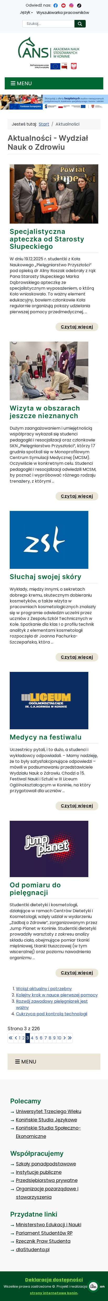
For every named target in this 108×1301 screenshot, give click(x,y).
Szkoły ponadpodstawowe (46, 1164)
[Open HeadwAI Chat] (93, 1286)
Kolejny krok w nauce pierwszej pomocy (57, 995)
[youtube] (63, 5)
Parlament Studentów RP (44, 1233)
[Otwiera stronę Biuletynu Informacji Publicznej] (64, 66)
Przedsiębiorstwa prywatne (47, 1180)
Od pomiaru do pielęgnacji (35, 889)
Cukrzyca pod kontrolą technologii (51, 1014)
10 (59, 1038)
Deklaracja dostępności (54, 1280)
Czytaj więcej (79, 326)
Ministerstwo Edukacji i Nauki (48, 1225)
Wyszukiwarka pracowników (62, 12)
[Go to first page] (11, 1038)
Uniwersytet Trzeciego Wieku (48, 1111)
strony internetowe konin (53, 1293)
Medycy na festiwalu (46, 737)
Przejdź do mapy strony (4, 4)
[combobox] (48, 24)
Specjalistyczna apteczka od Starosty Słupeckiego (47, 239)
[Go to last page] (70, 1038)
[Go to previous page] (16, 1038)
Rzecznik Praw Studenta (43, 1241)
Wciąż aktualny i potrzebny (44, 989)
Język (25, 12)
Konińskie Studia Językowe (46, 1120)
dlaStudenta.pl (33, 1249)
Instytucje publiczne (39, 1172)
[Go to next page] (64, 1038)
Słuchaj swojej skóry (46, 577)
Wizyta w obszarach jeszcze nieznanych (45, 412)
